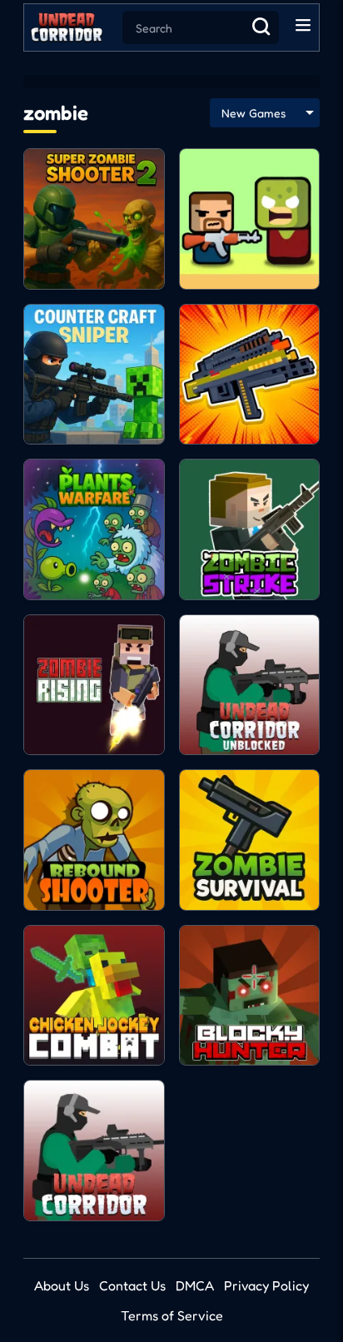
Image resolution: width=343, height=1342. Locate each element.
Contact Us (132, 1285)
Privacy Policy (266, 1285)
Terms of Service (172, 1315)
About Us (61, 1285)
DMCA (195, 1285)
